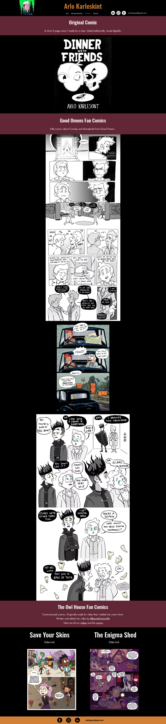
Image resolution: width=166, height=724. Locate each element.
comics (99, 622)
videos (83, 622)
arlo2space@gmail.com (137, 13)
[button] (83, 74)
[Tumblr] (124, 13)
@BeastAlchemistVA (100, 618)
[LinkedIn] (113, 13)
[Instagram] (118, 13)
